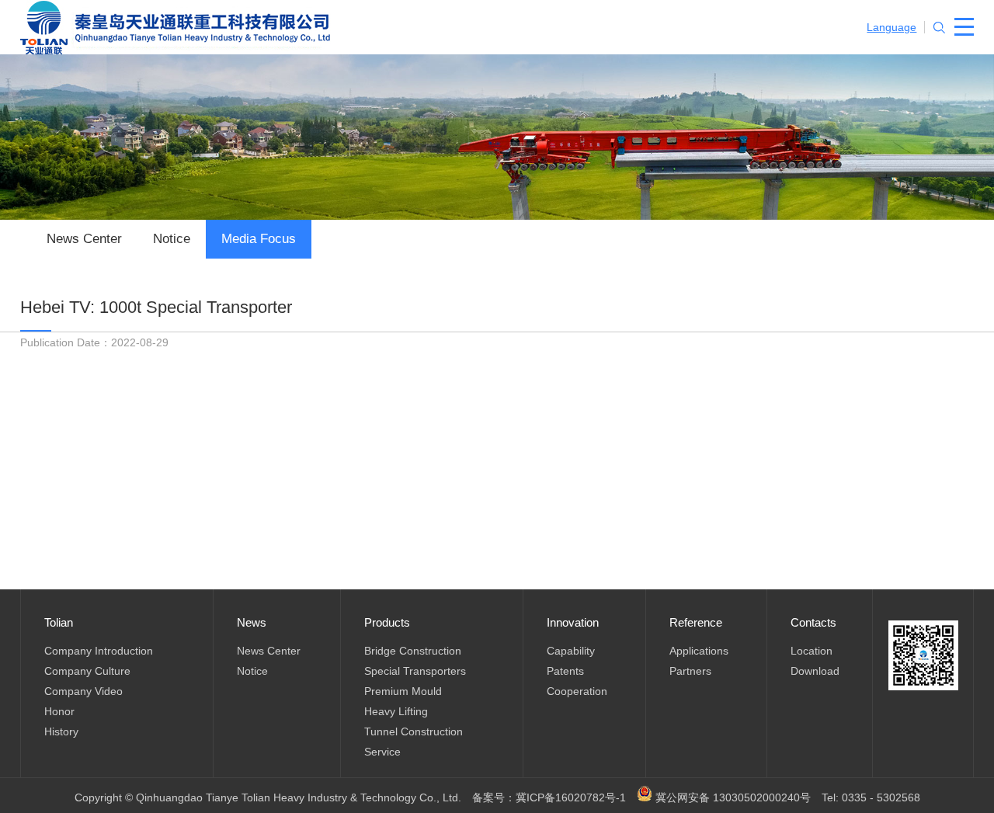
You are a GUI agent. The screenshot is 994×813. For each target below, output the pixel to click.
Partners (690, 671)
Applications (698, 650)
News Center (84, 238)
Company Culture (87, 671)
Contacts (813, 622)
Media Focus (258, 238)
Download (815, 671)
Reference (695, 622)
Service (382, 751)
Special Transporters (415, 671)
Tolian (58, 622)
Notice (171, 238)
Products (387, 622)
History (61, 731)
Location (811, 650)
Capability (571, 650)
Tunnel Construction (413, 731)
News (251, 622)
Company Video (83, 691)
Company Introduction (98, 650)
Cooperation (577, 691)
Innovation (573, 622)
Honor (59, 711)
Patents (565, 671)
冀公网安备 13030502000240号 (731, 797)
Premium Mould (403, 691)
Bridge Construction (412, 650)
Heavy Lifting (396, 711)
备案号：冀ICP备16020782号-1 (549, 797)
